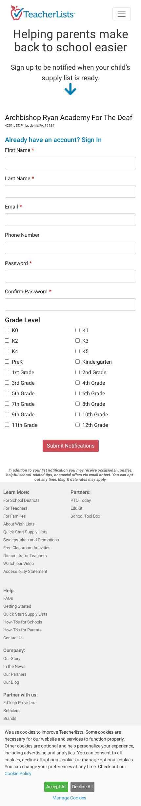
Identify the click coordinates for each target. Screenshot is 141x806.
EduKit (76, 508)
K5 (85, 351)
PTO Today (80, 500)
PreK (17, 362)
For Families (14, 516)
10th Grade (95, 414)
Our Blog (11, 682)
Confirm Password (28, 291)
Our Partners (15, 674)
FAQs (8, 598)
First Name (19, 150)
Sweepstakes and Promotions (31, 539)
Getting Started (17, 606)
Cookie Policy (18, 773)
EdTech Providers (19, 702)
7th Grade (23, 404)
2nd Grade (94, 372)
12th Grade (95, 425)
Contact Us (13, 637)
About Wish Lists (19, 524)
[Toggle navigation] (121, 13)
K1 (85, 330)
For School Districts (21, 500)
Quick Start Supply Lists (25, 531)
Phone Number (22, 235)
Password (18, 263)
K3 (85, 341)
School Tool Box (85, 516)
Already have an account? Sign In (53, 140)
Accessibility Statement (25, 571)
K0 (15, 330)
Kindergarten (97, 362)
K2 (15, 341)
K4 (15, 351)
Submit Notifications (70, 446)
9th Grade (23, 414)
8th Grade (93, 404)
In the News (14, 666)
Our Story (11, 658)
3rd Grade (23, 383)
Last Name (19, 178)
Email (13, 207)
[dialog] (70, 765)
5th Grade (23, 393)
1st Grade (23, 372)
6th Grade (93, 393)
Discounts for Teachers (25, 555)
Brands (9, 718)
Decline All (82, 786)
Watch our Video (18, 563)
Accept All (56, 786)
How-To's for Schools (22, 622)
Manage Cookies (69, 797)
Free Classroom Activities (26, 547)
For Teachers (15, 508)
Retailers (11, 710)
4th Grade (93, 383)
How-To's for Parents (22, 629)
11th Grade (24, 425)
